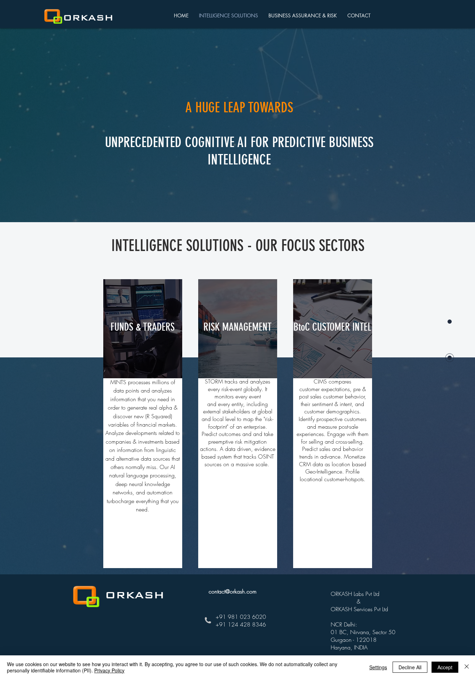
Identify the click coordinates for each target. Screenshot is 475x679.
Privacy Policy (109, 670)
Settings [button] (378, 667)
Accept (444, 667)
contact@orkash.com (233, 591)
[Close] (466, 667)
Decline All (409, 667)
